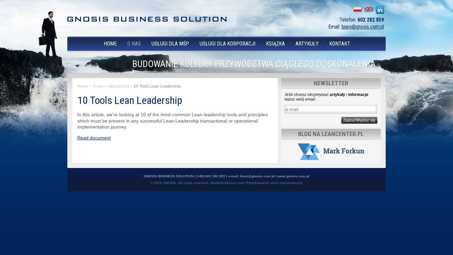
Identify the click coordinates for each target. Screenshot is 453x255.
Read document (94, 137)
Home (110, 44)
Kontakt (339, 44)
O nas (134, 44)
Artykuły (307, 44)
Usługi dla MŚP (170, 44)
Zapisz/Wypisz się (359, 120)
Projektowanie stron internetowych (274, 183)
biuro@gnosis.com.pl (363, 27)
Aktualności (118, 86)
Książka (275, 44)
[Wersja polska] (357, 9)
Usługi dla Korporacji (227, 44)
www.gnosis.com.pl (293, 176)
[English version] (368, 9)
